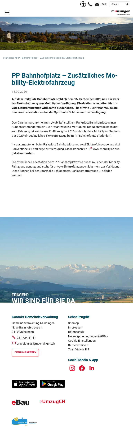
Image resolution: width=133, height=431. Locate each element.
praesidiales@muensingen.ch (36, 343)
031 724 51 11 (26, 337)
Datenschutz (76, 332)
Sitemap (73, 323)
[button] (7, 12)
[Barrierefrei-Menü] (83, 4)
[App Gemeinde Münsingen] (24, 387)
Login (103, 4)
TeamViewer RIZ (78, 349)
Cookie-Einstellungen (82, 340)
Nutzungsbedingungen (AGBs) (88, 336)
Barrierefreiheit (78, 345)
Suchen (127, 4)
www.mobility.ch (103, 149)
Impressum (75, 327)
